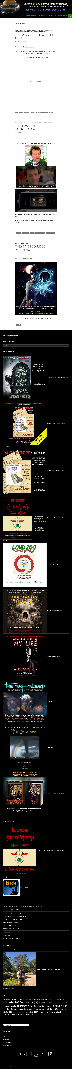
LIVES (44, 30)
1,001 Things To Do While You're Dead (57, 377)
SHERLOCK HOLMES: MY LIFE (11, 929)
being (37, 999)
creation (60, 999)
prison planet (40, 1009)
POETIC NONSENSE (35, 31)
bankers (23, 999)
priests (31, 1009)
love (32, 1005)
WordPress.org (7, 1045)
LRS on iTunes (52, 15)
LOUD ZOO (28, 122)
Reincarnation (61, 1009)
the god (50, 112)
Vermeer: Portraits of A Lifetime (55, 793)
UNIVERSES (44, 31)
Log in (4, 1036)
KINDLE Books (24, 887)
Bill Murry (25, 233)
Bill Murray (25, 112)
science (15, 1012)
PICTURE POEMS (25, 31)
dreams (25, 1002)
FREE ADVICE (39, 30)
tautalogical (51, 233)
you (29, 1014)
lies (16, 1006)
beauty (31, 999)
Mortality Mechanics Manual (54, 610)
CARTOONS (32, 30)
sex (25, 1012)
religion (7, 1012)
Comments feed (7, 1042)
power (22, 1009)
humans (57, 1002)
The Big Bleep (51, 702)
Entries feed (6, 1039)
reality (51, 1008)
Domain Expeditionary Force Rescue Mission (15, 916)
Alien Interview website (9, 950)
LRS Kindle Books (62, 15)
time (48, 1012)
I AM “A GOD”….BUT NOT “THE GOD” (34, 36)
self (21, 1012)
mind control (50, 1006)
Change (52, 999)
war (15, 1014)
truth (56, 1012)
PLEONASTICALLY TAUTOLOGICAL (27, 127)
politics (16, 1009)
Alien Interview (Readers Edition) (12, 913)
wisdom (23, 1014)
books (47, 999)
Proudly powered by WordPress (10, 1067)
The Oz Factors (51, 747)
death (16, 1002)
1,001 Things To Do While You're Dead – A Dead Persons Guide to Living (22, 906)
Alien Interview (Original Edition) (11, 910)
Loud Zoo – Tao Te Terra (53, 565)
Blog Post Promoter (28, 47)
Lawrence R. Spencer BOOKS (29, 15)
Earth (33, 1002)
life (23, 1005)
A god (18, 112)
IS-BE (11, 1006)
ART (28, 30)
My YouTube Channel (8, 988)
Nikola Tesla (61, 1006)
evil (40, 1002)
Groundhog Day (40, 112)
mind (41, 1006)
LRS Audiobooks (42, 15)
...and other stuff (20, 30)
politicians (8, 1009)
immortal (6, 1006)
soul (31, 1012)
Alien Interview (8, 999)
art (16, 999)
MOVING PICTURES (37, 122)
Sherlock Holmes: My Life (53, 656)
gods (50, 1002)
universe (7, 1014)
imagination (64, 1002)
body (42, 999)
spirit (39, 1011)
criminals (6, 1002)
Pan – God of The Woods (10, 925)
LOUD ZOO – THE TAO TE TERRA (12, 919)
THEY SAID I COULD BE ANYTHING (30, 248)
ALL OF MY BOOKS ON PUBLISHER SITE (48, 969)
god (32, 112)
